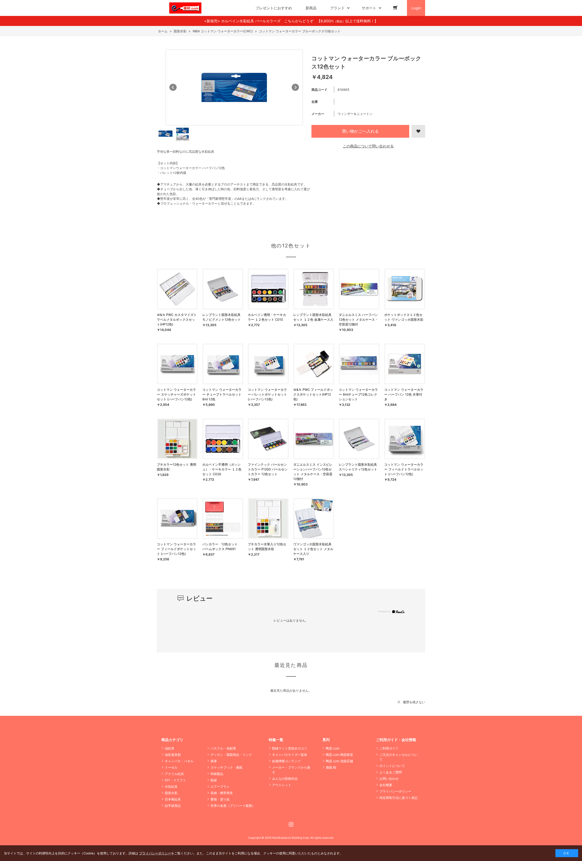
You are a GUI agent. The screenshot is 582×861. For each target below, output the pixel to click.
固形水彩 (171, 793)
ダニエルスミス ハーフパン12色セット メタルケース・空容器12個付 (358, 319)
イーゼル (171, 767)
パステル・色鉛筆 (223, 748)
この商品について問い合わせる (368, 146)
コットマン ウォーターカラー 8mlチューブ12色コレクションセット (358, 394)
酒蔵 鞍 (331, 767)
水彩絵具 (171, 786)
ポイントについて (392, 766)
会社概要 (385, 785)
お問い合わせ (389, 778)
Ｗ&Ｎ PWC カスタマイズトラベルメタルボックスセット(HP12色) (177, 319)
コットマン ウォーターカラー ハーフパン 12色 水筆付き (403, 394)
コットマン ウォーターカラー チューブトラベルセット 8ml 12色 (221, 394)
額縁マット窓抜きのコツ (289, 748)
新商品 (311, 8)
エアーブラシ (220, 786)
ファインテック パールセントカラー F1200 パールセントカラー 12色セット (268, 469)
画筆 (214, 761)
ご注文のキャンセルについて (398, 757)
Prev (173, 87)
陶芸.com (332, 748)
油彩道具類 (173, 755)
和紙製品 (217, 774)
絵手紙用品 (173, 806)
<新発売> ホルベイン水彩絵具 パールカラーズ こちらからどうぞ (260, 21)
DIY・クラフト (175, 780)
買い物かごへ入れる (360, 131)
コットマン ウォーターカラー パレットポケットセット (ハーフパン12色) (267, 394)
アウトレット (281, 785)
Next (295, 87)
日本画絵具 (173, 799)
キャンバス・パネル (179, 761)
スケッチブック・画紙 (226, 767)
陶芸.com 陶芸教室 (339, 755)
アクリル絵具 (174, 774)
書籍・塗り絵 (220, 799)
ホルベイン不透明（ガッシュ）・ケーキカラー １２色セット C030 (221, 469)
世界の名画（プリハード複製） (233, 806)
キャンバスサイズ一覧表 (289, 755)
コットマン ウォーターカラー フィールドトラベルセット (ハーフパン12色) (403, 469)
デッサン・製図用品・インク (231, 755)
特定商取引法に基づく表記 (398, 798)
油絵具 (169, 748)
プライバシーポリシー (395, 791)
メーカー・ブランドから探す (291, 769)
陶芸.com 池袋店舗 (339, 761)
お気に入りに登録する (418, 131)
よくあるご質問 (390, 772)
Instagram (291, 824)
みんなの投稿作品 (285, 778)
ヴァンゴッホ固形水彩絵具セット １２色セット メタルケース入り (313, 549)
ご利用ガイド (389, 748)
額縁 (214, 780)
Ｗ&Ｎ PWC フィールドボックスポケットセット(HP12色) (313, 394)
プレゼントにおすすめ (274, 8)
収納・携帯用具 (222, 793)
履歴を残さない (414, 702)
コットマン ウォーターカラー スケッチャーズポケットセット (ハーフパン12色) (176, 394)
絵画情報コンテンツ (286, 761)
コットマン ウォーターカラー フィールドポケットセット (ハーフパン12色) (176, 549)
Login (416, 8)
